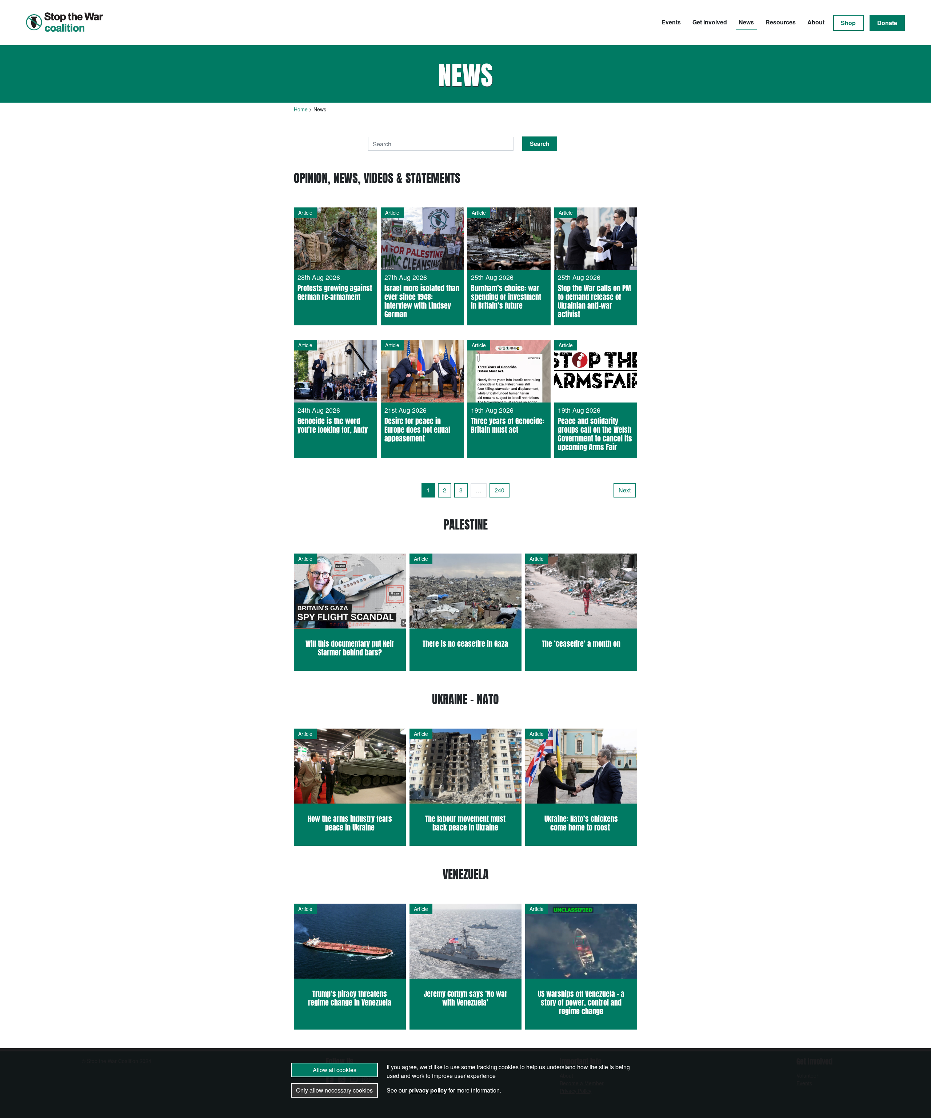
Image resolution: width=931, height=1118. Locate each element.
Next (625, 490)
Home (301, 109)
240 (499, 490)
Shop (848, 23)
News (746, 22)
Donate (887, 23)
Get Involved (709, 22)
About (815, 22)
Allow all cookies (334, 1070)
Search (540, 143)
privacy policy (427, 1090)
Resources (781, 22)
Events (671, 22)
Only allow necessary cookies (334, 1090)
